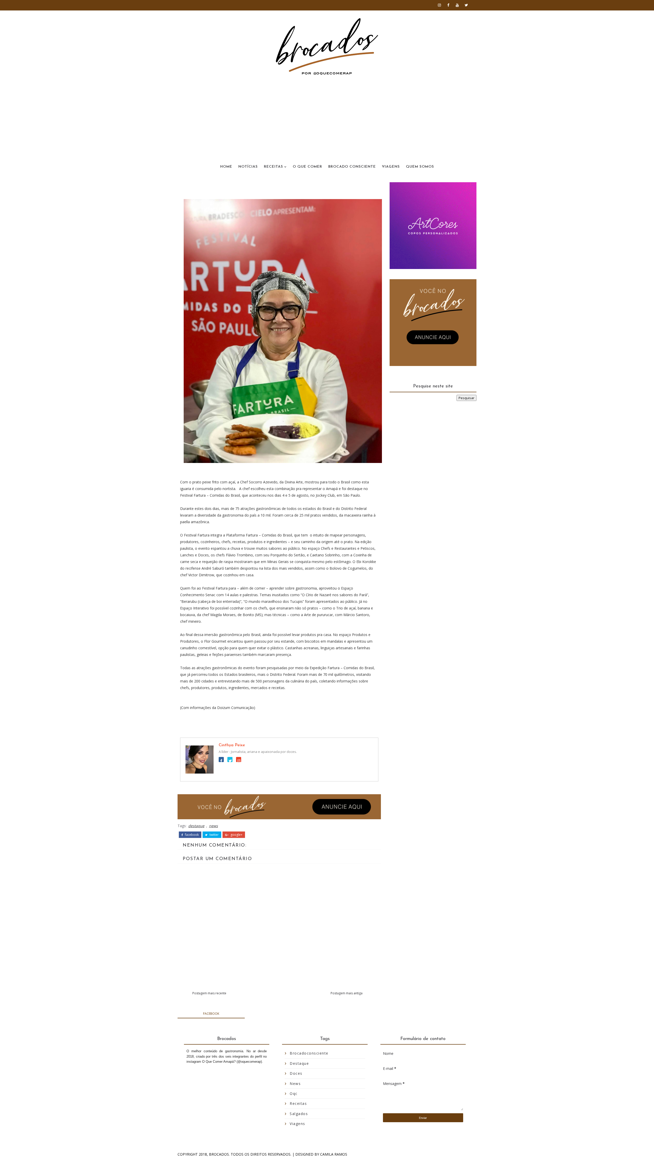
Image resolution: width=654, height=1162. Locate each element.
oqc (294, 1093)
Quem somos (420, 167)
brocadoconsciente (309, 1053)
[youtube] (457, 5)
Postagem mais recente (209, 993)
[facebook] (448, 5)
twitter (214, 835)
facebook (191, 835)
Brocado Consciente (352, 167)
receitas (298, 1103)
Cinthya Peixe (232, 745)
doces (296, 1073)
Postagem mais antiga (347, 993)
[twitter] (466, 5)
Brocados (219, 1154)
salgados (299, 1113)
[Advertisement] (327, 113)
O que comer (307, 167)
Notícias (248, 167)
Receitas (273, 167)
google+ (236, 835)
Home (226, 167)
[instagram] (439, 5)
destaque (196, 825)
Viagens (391, 167)
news (213, 825)
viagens (297, 1123)
